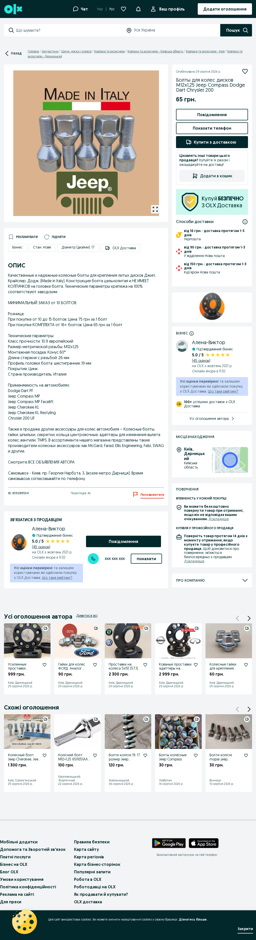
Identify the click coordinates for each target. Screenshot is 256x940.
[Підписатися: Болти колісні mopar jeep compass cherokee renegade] (246, 755)
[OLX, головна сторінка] (13, 9)
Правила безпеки (92, 841)
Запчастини (50, 51)
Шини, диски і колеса (76, 51)
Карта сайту (86, 849)
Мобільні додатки (19, 841)
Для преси (10, 901)
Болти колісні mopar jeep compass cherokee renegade (225, 761)
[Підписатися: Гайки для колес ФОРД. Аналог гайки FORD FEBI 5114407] (95, 665)
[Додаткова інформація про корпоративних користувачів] (191, 333)
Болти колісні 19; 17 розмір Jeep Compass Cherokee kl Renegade (124, 761)
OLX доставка (88, 901)
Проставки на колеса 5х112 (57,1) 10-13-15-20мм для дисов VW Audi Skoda (123, 672)
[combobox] (69, 30)
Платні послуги (15, 856)
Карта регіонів (89, 856)
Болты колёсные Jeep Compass (172, 757)
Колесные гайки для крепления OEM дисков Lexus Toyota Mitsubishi (224, 670)
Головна (33, 51)
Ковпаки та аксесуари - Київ (205, 51)
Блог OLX (9, 871)
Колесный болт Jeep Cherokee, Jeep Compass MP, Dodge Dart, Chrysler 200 (24, 761)
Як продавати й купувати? (101, 894)
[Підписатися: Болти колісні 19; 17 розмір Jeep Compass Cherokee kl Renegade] (145, 755)
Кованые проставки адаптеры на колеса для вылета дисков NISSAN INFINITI (175, 672)
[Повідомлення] (138, 9)
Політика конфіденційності (28, 886)
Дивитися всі (87, 615)
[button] (249, 618)
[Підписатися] (245, 71)
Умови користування (22, 879)
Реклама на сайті (17, 894)
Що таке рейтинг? (57, 577)
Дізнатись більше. (193, 919)
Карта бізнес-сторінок (97, 864)
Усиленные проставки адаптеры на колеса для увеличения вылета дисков (24, 675)
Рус (112, 9)
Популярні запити (92, 871)
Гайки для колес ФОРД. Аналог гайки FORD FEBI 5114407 (71, 670)
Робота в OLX (87, 879)
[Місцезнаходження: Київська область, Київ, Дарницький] (230, 460)
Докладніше (218, 519)
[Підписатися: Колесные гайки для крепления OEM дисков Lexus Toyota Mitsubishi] (246, 665)
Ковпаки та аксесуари (109, 51)
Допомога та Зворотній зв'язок (33, 849)
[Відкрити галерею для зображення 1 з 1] (155, 209)
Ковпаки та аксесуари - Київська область (155, 51)
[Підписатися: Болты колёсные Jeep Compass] (196, 755)
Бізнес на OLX (13, 864)
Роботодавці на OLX (95, 886)
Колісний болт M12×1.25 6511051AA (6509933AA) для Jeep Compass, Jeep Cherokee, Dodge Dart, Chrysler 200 (74, 765)
